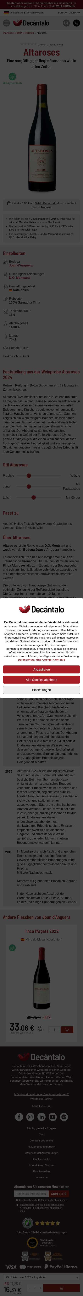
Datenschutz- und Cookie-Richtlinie (41, 659)
